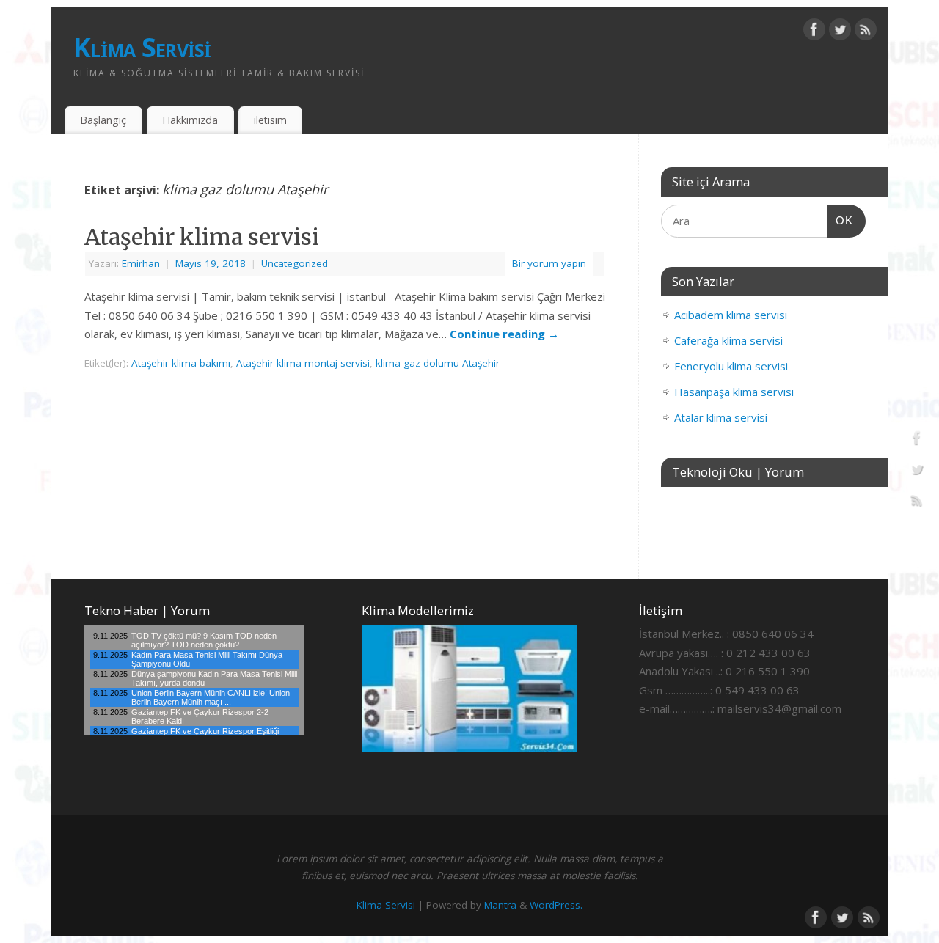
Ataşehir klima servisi (201, 237)
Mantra (500, 904)
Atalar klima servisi (720, 417)
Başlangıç (103, 120)
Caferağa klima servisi (728, 340)
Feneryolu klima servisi (731, 366)
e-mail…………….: (677, 708)
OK (840, 220)
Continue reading (504, 333)
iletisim (270, 120)
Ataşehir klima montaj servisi (303, 363)
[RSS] (866, 32)
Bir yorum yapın (549, 263)
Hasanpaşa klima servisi (734, 391)
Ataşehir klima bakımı (180, 363)
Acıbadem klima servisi (730, 314)
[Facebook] (814, 32)
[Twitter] (840, 32)
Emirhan (141, 263)
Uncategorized (294, 263)
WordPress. (556, 904)
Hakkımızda (190, 120)
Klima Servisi (142, 47)
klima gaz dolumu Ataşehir (438, 363)
